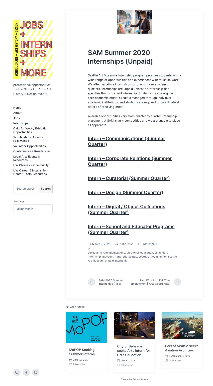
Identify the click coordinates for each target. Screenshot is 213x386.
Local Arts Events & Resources (26, 158)
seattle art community (152, 256)
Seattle (132, 256)
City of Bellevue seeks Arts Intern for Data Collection (133, 350)
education (146, 252)
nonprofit (121, 256)
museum (107, 256)
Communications (114, 252)
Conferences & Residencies (32, 151)
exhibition (161, 252)
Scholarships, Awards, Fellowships (28, 139)
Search (46, 188)
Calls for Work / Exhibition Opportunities (30, 130)
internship (94, 256)
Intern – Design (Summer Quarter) (125, 192)
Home (17, 107)
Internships (20, 123)
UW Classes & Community (31, 165)
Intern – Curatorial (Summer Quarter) (129, 178)
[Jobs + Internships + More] (33, 49)
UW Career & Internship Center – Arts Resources (30, 172)
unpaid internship (116, 260)
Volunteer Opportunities (29, 146)
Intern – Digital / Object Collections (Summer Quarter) (126, 209)
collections (95, 252)
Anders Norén (140, 379)
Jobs (16, 118)
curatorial (133, 252)
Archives (19, 201)
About (17, 112)
